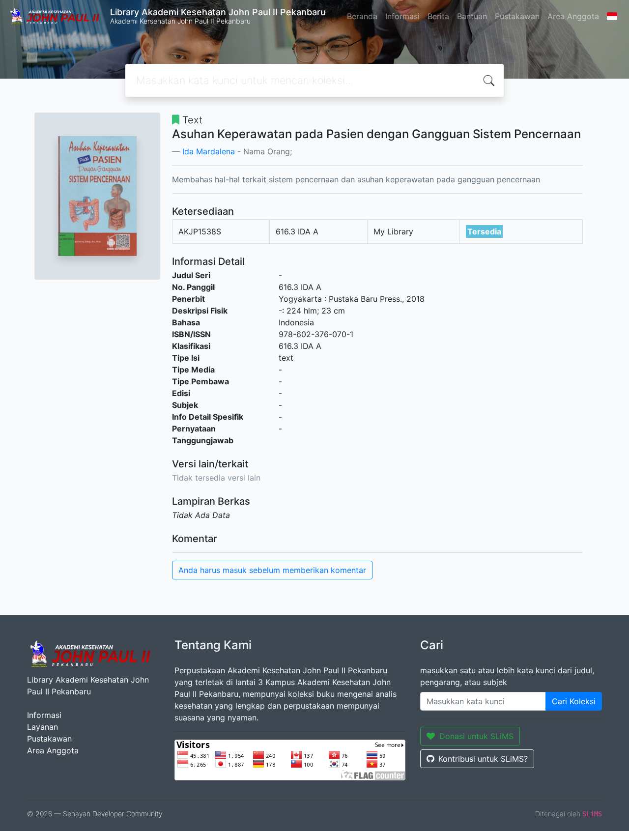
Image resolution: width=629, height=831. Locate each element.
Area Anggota (573, 16)
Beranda (362, 16)
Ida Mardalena (208, 151)
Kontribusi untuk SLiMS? (483, 759)
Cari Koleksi (574, 701)
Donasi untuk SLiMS (476, 736)
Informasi (402, 16)
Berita (438, 16)
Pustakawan (517, 16)
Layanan (42, 727)
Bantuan (472, 16)
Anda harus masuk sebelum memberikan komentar (272, 570)
